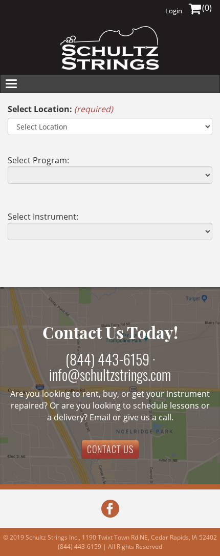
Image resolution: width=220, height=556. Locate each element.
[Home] (110, 48)
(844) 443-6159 (107, 359)
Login (173, 10)
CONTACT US (110, 449)
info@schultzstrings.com (110, 374)
